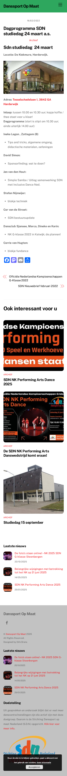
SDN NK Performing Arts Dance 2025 (37, 584)
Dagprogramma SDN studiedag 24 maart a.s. (27, 31)
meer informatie (44, 762)
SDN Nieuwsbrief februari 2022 (38, 286)
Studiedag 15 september (23, 522)
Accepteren (34, 767)
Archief (33, 40)
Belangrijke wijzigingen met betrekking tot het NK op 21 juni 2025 (39, 570)
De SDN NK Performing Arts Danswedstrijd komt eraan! (26, 453)
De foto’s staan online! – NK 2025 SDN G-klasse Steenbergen (38, 555)
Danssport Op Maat (16, 634)
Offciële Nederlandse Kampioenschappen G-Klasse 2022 (35, 278)
